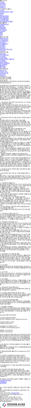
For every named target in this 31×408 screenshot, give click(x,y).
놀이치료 (3, 53)
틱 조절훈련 (3, 64)
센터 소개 (3, 70)
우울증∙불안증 (4, 24)
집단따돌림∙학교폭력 (6, 21)
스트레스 (3, 31)
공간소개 (3, 5)
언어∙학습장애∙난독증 (6, 12)
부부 (1, 34)
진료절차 (3, 3)
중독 (1, 32)
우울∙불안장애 (4, 16)
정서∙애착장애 (4, 17)
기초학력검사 (4, 41)
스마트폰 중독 (4, 20)
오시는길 (3, 6)
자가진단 (3, 50)
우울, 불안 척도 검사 (6, 49)
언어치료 (3, 56)
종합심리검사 (4, 38)
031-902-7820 (15, 393)
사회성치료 (3, 57)
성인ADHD (3, 30)
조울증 (2, 25)
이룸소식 (3, 7)
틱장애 (2, 13)
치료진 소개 (3, 71)
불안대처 (3, 66)
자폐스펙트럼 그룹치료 (7, 59)
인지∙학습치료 (4, 55)
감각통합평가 (4, 44)
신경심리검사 (4, 39)
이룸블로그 (3, 382)
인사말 (2, 2)
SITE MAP (3, 383)
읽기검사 (3, 42)
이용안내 (3, 76)
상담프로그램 (4, 73)
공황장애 (3, 28)
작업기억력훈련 (5, 63)
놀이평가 (3, 46)
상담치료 (3, 60)
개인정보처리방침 (5, 380)
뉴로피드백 (3, 62)
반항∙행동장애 (4, 18)
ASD (1, 14)
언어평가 (3, 45)
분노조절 (3, 27)
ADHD (2, 10)
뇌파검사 (3, 48)
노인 (1, 35)
